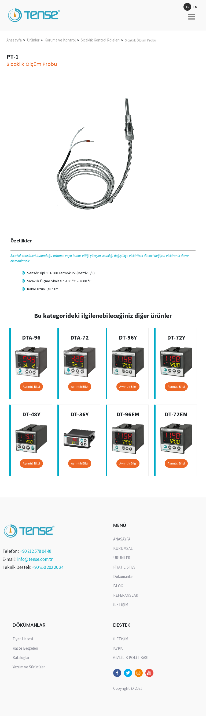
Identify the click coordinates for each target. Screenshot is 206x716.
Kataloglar (21, 657)
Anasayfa (14, 40)
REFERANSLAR (125, 595)
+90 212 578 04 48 (35, 551)
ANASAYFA (121, 539)
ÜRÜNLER (121, 557)
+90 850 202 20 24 (47, 567)
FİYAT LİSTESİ (125, 567)
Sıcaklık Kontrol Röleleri (100, 40)
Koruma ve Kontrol (60, 40)
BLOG (118, 585)
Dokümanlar (123, 576)
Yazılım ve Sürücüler (29, 666)
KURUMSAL (123, 548)
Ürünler (33, 40)
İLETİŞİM (120, 604)
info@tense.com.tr (35, 559)
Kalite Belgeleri (25, 648)
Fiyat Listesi (23, 638)
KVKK (118, 648)
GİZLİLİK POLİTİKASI (130, 657)
